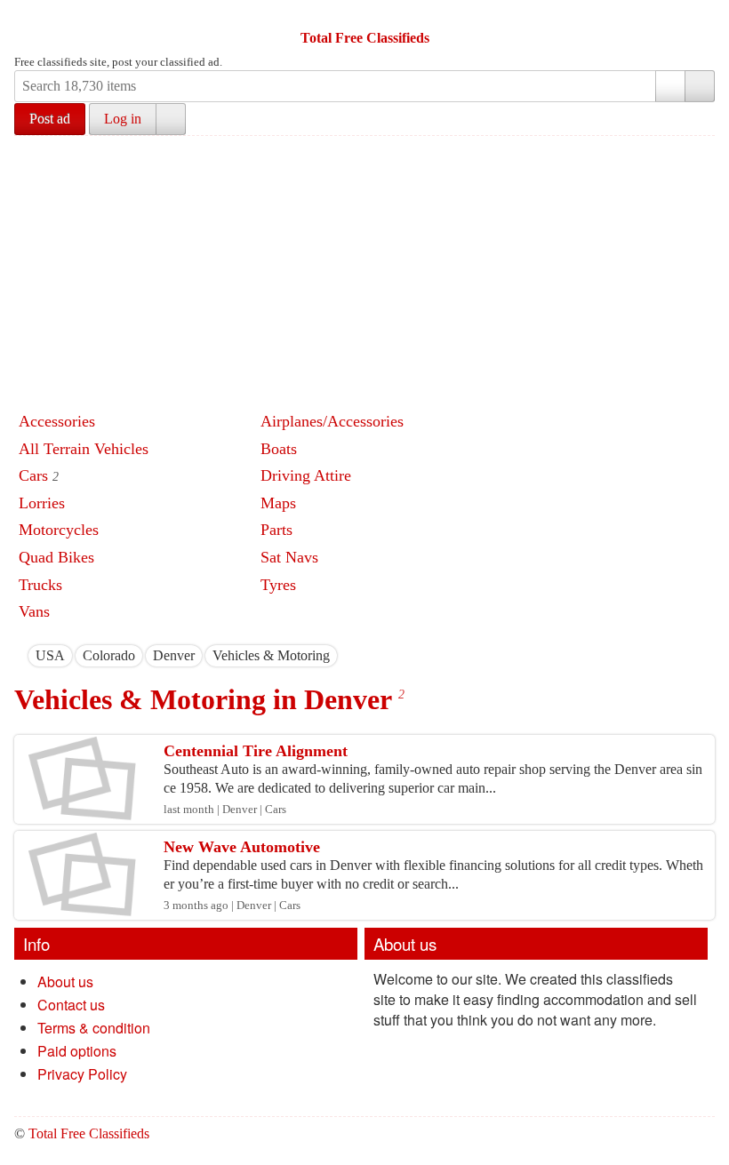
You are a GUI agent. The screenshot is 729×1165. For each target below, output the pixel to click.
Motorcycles (59, 530)
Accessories (57, 421)
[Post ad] (63, 16)
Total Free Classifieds (364, 37)
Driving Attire (305, 475)
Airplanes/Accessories (332, 421)
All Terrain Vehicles (83, 449)
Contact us (71, 1004)
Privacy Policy (82, 1074)
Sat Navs (289, 557)
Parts (276, 530)
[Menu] (29, 16)
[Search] (700, 86)
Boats (278, 449)
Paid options (76, 1051)
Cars (33, 475)
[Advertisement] (371, 269)
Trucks (40, 585)
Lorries (42, 503)
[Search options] (670, 86)
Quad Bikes (56, 557)
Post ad (49, 118)
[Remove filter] (65, 655)
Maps (278, 503)
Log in (122, 118)
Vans (34, 611)
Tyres (278, 585)
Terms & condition (93, 1027)
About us (65, 981)
